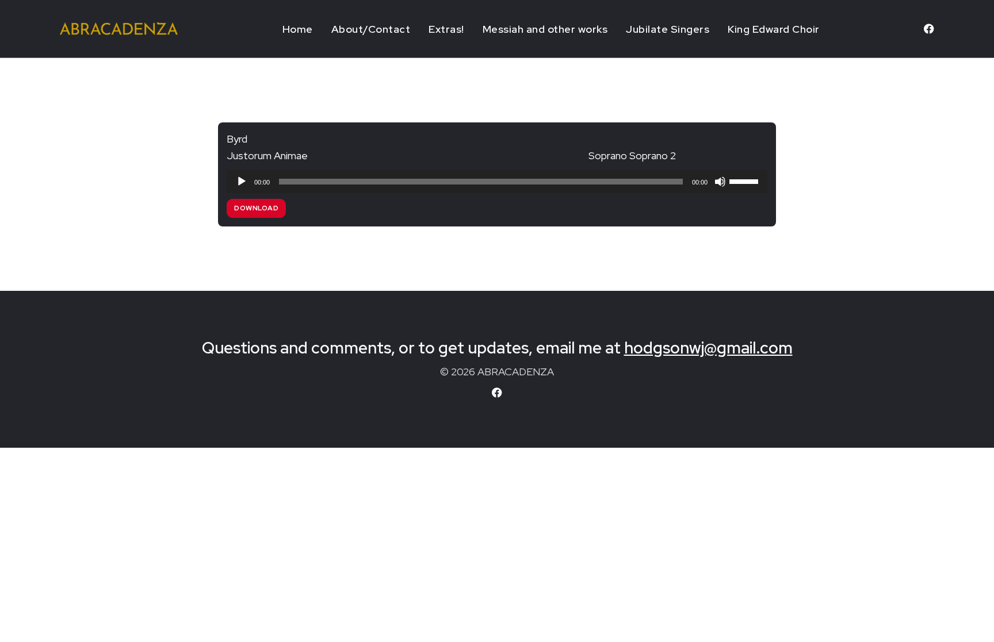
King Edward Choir (774, 29)
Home (297, 29)
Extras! (446, 29)
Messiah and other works (545, 29)
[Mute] (720, 181)
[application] (497, 181)
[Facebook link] (929, 29)
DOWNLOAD (256, 208)
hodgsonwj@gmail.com (708, 348)
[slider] (745, 180)
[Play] (241, 181)
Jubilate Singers (667, 29)
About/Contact (371, 29)
